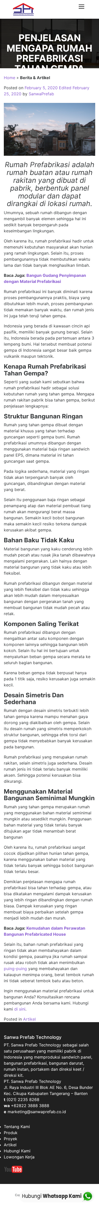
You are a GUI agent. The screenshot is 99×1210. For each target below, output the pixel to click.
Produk (11, 1132)
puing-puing (15, 968)
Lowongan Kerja (19, 1156)
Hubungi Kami (17, 1150)
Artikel (29, 1019)
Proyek (10, 1138)
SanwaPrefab (41, 93)
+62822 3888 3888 (30, 1105)
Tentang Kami (17, 1126)
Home (9, 77)
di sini (19, 1009)
